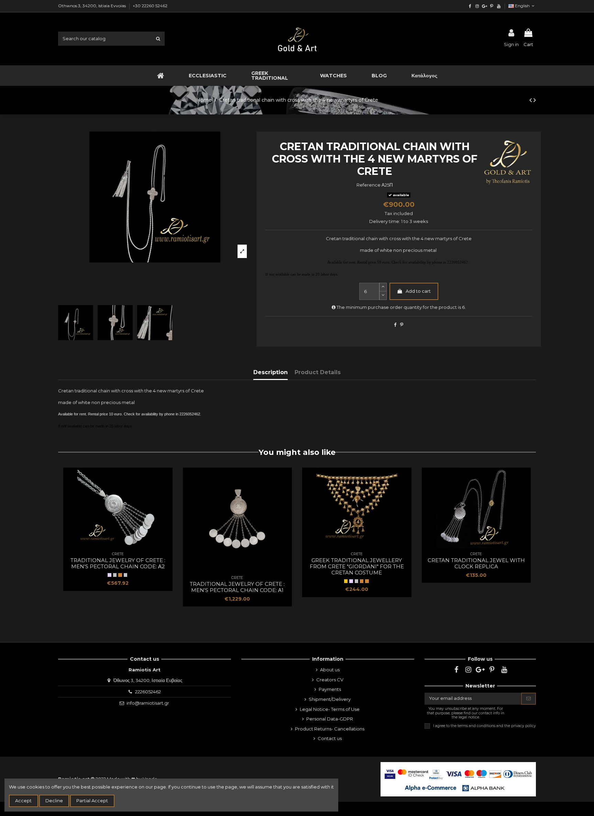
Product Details (318, 372)
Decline (54, 800)
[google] (484, 6)
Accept (23, 800)
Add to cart (418, 291)
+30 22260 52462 (150, 5)
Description (270, 372)
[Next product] (535, 100)
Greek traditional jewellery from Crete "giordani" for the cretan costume (357, 566)
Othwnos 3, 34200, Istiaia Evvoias (92, 5)
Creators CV (329, 679)
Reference (368, 185)
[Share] (395, 324)
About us (330, 669)
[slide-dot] (383, 295)
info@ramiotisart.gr (147, 703)
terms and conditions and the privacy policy (497, 726)
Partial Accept (92, 800)
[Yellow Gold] (346, 581)
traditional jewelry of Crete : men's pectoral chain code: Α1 (237, 587)
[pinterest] (491, 6)
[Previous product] (531, 100)
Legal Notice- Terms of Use (330, 709)
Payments (330, 689)
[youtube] (498, 6)
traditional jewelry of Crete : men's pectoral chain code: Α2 (117, 563)
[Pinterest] (401, 324)
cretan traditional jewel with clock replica (476, 563)
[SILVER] (109, 575)
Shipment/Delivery (330, 699)
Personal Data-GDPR (329, 719)
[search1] (158, 38)
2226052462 (148, 691)
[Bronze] (366, 581)
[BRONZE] (120, 575)
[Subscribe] (528, 699)
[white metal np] (125, 575)
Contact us (330, 738)
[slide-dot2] (383, 287)
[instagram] (477, 6)
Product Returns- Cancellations (329, 728)
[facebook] (470, 6)
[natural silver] (115, 575)
